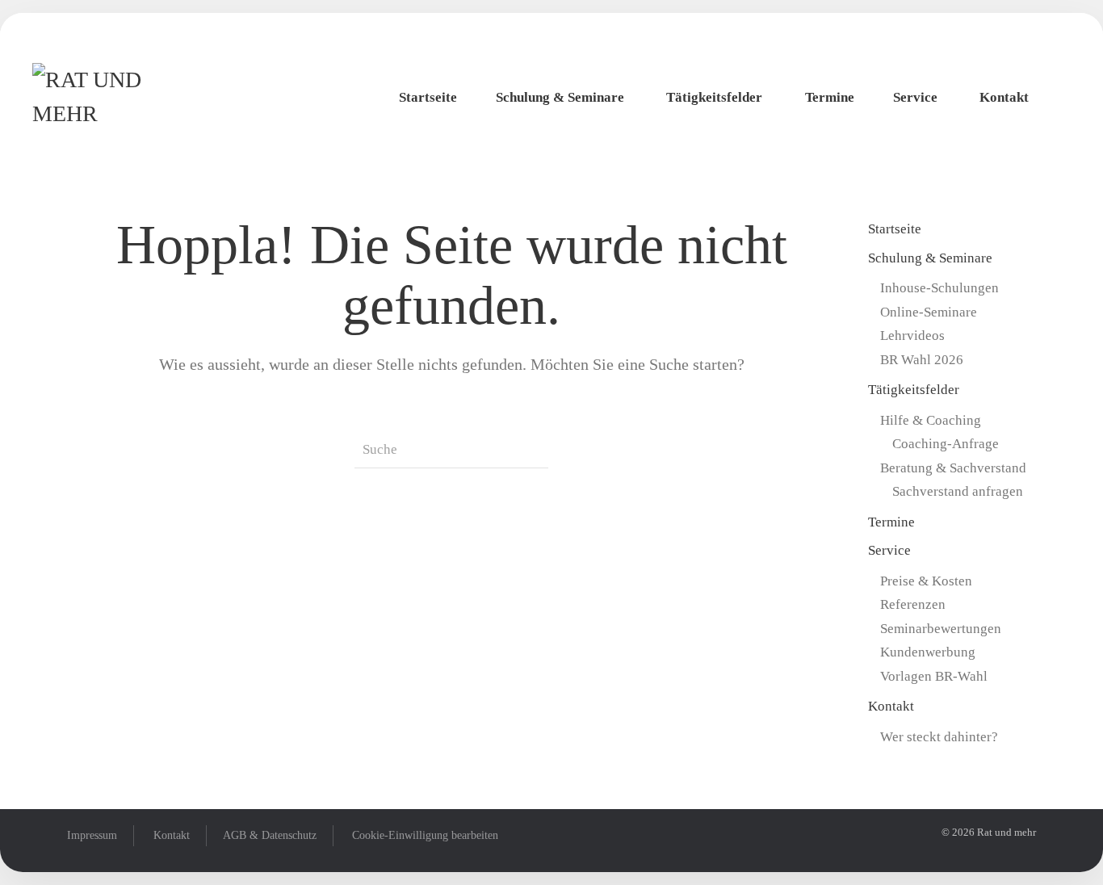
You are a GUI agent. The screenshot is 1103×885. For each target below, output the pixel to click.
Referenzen (913, 604)
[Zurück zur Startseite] (121, 97)
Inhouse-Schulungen (939, 288)
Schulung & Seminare (560, 97)
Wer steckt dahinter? (939, 736)
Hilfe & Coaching (930, 420)
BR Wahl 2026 (921, 359)
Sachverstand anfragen (957, 491)
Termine (829, 97)
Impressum (92, 835)
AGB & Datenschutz (270, 835)
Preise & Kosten (926, 581)
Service (915, 97)
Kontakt (1004, 97)
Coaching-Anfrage (945, 443)
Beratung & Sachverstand (953, 468)
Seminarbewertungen (940, 628)
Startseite (428, 97)
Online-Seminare (928, 312)
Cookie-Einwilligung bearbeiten (425, 835)
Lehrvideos (912, 335)
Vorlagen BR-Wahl (934, 676)
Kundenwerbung (927, 652)
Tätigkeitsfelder (714, 97)
